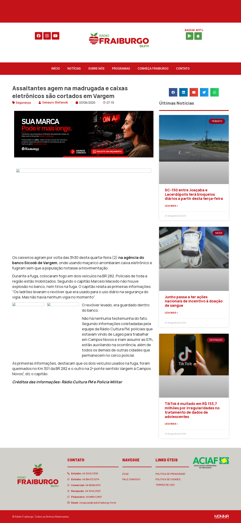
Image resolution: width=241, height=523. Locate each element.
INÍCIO (55, 68)
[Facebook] (38, 36)
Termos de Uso (165, 484)
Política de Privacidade (170, 473)
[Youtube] (55, 36)
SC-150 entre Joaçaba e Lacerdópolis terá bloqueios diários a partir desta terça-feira (194, 194)
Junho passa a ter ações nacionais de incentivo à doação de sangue (194, 301)
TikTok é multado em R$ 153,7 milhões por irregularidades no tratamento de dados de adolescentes (192, 410)
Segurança (23, 102)
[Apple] (198, 36)
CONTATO (183, 68)
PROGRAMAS (121, 68)
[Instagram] (47, 36)
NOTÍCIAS (74, 68)
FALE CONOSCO (131, 479)
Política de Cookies (168, 479)
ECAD (125, 473)
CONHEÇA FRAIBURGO (153, 68)
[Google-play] (189, 36)
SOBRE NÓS (96, 68)
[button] (173, 92)
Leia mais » (171, 206)
